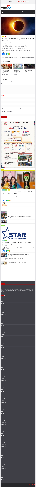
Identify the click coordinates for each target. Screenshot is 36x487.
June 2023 (2, 367)
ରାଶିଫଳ (21, 13)
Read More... (3, 291)
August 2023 (3, 363)
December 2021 (3, 400)
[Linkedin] (6, 54)
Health (6, 240)
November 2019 (3, 446)
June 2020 (2, 433)
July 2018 (2, 475)
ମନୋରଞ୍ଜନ (19, 11)
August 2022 (3, 385)
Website (2, 104)
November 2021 (3, 402)
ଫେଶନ (5, 13)
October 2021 (3, 404)
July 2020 (2, 431)
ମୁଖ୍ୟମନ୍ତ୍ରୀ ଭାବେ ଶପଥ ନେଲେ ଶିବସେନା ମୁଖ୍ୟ (6, 71)
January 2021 (3, 420)
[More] (10, 54)
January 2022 (3, 398)
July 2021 (2, 409)
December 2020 (3, 422)
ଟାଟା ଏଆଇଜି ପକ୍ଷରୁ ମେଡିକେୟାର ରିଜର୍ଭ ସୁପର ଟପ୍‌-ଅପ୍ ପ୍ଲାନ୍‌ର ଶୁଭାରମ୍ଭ (17, 262)
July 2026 (2, 299)
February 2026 (3, 308)
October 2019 (3, 448)
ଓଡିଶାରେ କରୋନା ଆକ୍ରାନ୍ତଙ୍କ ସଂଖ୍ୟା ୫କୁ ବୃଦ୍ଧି (17, 71)
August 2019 (3, 451)
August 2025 (3, 319)
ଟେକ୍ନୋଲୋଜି (26, 11)
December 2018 (3, 466)
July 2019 (2, 453)
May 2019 (2, 457)
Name (2, 95)
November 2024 (3, 336)
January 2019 (3, 464)
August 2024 (3, 341)
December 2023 (3, 356)
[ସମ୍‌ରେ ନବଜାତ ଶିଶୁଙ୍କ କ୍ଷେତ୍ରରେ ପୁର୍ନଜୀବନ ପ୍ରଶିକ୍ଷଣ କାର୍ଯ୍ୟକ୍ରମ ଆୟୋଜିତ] (4, 221)
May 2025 (2, 325)
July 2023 (2, 365)
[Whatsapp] (8, 54)
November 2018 (3, 468)
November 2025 (3, 314)
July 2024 (2, 343)
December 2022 (3, 378)
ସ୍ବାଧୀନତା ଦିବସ (12, 13)
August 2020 (3, 429)
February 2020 (3, 440)
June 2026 (2, 301)
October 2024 (3, 338)
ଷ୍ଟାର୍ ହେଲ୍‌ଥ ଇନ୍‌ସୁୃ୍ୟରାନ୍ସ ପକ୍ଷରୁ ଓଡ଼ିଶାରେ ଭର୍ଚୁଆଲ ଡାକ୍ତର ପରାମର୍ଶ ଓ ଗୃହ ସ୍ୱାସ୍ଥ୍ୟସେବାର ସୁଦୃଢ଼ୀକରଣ (17, 243)
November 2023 (3, 358)
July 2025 (2, 321)
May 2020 (2, 435)
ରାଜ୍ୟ (9, 11)
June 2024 (2, 345)
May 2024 (2, 347)
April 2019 (2, 459)
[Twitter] (4, 54)
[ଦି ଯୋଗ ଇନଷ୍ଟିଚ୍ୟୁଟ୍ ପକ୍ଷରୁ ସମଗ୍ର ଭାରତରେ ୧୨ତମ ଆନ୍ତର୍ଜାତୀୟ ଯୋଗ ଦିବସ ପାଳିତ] (4, 255)
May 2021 (2, 413)
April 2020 (2, 437)
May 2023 (2, 369)
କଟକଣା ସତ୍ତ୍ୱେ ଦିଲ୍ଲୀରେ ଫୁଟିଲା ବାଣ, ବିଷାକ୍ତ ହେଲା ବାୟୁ (9, 58)
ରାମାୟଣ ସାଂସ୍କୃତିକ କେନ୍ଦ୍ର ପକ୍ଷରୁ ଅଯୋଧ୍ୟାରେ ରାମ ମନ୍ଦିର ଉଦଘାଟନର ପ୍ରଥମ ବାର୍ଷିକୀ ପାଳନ (19, 216)
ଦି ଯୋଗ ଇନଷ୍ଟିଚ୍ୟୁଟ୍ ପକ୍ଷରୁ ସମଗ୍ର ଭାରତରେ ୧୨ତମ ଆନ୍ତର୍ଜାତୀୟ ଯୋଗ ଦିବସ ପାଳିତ (18, 254)
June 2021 (2, 411)
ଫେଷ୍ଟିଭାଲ (17, 13)
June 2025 (2, 323)
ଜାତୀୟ (15, 11)
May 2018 (2, 479)
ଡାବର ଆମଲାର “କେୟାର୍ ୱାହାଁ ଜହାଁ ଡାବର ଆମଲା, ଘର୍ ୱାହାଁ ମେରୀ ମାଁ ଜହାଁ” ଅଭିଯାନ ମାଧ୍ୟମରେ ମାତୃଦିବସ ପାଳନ (17, 192)
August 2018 (3, 473)
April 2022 (2, 393)
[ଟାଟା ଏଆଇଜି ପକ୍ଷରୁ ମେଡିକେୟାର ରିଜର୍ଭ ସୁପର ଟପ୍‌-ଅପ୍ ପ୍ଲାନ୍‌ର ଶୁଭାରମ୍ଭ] (4, 263)
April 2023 (2, 371)
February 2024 (3, 352)
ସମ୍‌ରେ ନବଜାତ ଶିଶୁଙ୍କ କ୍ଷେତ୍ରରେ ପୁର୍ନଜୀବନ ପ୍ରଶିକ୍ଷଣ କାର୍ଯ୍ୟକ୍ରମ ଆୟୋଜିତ (18, 220)
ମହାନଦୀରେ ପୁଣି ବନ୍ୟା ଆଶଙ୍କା (22, 1)
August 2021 (3, 407)
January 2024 (3, 354)
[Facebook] (3, 54)
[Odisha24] (2, 12)
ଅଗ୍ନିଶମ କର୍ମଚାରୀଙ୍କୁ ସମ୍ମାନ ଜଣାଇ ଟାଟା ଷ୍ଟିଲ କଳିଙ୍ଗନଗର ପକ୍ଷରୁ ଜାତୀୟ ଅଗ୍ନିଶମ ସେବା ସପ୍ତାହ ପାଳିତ (15, 207)
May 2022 (2, 391)
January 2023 (3, 376)
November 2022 (3, 380)
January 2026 (3, 310)
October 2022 (3, 382)
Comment (3, 83)
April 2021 (2, 415)
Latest (3, 36)
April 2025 (2, 327)
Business (3, 240)
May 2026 (2, 303)
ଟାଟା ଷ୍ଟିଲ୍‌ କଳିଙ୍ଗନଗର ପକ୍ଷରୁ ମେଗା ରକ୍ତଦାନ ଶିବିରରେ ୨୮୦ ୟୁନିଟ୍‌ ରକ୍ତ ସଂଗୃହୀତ (12, 258)
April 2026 (2, 305)
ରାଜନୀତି (12, 11)
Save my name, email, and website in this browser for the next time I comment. (15, 108)
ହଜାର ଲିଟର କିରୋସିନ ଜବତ (29, 71)
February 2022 (3, 396)
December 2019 (3, 444)
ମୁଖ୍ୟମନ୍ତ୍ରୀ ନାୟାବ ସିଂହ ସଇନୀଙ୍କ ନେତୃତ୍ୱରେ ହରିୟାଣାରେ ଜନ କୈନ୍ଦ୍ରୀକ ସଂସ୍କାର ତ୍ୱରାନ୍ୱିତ (19, 203)
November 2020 (3, 424)
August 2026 (3, 297)
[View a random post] (34, 12)
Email (2, 99)
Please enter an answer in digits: (6, 111)
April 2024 (2, 349)
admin (9, 40)
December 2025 (3, 312)
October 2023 (3, 360)
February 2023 (3, 374)
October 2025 (3, 316)
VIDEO (8, 13)
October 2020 (3, 426)
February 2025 (3, 330)
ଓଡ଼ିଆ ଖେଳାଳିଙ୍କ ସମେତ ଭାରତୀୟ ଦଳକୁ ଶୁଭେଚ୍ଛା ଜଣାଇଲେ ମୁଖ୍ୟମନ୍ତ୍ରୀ (27, 58)
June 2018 (2, 477)
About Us (5, 11)
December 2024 (3, 334)
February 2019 (3, 462)
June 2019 (2, 455)
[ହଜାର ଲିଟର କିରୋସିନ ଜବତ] (29, 64)
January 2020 (3, 442)
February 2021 (3, 418)
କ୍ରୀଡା (23, 11)
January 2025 (3, 332)
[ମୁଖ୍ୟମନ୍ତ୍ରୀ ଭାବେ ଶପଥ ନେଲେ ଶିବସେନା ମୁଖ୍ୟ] (6, 64)
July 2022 (2, 387)
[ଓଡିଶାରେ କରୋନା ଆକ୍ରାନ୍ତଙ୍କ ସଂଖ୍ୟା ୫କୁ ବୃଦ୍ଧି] (18, 64)
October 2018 (3, 470)
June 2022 (2, 389)
